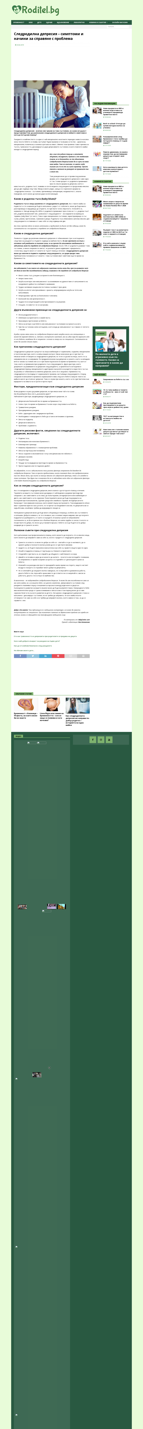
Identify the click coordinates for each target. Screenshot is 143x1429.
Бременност (18, 22)
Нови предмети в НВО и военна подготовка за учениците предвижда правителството (113, 111)
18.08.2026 (108, 117)
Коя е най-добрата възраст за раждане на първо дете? (37, 641)
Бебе (31, 22)
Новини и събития (97, 22)
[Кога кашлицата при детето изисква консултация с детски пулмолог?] (97, 168)
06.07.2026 (108, 208)
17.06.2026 (108, 236)
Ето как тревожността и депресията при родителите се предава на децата (45, 636)
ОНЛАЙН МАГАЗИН (120, 22)
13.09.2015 (108, 382)
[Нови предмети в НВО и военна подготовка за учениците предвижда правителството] (97, 110)
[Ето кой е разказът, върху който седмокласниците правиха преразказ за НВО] (97, 244)
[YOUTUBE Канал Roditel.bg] (109, 739)
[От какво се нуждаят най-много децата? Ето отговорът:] (51, 906)
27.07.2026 (108, 145)
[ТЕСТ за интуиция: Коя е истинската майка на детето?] (97, 418)
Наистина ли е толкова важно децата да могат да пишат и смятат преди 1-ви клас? (116, 431)
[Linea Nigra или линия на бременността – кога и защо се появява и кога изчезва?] (52, 704)
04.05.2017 (108, 436)
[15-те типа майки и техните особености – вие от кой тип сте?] (97, 391)
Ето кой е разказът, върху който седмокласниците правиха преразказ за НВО (114, 245)
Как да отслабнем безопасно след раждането (33, 646)
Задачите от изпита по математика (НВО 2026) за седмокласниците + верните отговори (115, 218)
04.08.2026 (108, 130)
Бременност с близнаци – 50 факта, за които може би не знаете (26, 715)
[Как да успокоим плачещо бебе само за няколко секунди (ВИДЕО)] (46, 993)
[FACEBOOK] (92, 739)
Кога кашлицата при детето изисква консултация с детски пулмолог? (115, 169)
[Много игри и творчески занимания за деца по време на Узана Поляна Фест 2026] (97, 204)
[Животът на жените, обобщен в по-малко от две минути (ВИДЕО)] (31, 825)
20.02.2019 (20, 45)
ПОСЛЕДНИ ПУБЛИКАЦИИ (104, 103)
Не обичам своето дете (23, 650)
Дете (39, 22)
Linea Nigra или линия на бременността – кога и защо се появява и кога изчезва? (52, 717)
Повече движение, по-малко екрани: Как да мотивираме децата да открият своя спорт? (115, 155)
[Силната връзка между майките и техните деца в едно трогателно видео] (36, 1074)
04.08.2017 (108, 396)
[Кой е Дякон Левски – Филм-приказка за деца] (61, 906)
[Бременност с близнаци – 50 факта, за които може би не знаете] (26, 704)
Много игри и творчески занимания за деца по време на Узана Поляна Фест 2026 (115, 204)
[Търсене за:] (118, 27)
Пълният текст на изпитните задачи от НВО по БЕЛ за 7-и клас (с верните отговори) (115, 232)
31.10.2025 (108, 410)
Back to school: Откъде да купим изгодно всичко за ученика (114, 125)
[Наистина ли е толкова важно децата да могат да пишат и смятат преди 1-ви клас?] (97, 432)
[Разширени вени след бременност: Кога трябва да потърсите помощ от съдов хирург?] (97, 139)
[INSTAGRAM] (101, 739)
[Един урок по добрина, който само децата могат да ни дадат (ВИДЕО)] (22, 907)
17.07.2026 (108, 161)
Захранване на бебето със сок (116, 379)
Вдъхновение (63, 22)
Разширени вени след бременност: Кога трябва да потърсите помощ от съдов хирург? (115, 140)
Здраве (49, 22)
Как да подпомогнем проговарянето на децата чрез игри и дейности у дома (115, 405)
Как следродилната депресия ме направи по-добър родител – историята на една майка (77, 720)
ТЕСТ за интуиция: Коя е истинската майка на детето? (113, 418)
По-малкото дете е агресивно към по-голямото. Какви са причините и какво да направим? (109, 360)
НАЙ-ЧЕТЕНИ (99, 375)
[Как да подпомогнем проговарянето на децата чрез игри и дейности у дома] (97, 405)
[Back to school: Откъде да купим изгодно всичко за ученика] (97, 125)
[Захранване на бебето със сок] (97, 381)
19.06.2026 (108, 223)
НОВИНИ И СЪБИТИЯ (102, 181)
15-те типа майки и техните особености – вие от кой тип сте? (115, 392)
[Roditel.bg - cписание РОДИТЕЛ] (39, 14)
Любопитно (79, 22)
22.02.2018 (108, 423)
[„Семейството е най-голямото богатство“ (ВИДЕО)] (41, 825)
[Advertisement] (30, 63)
